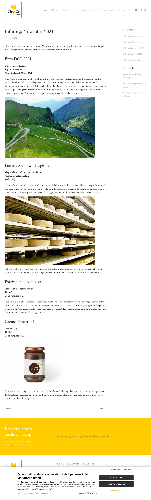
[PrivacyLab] (92, 493)
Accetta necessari (116, 484)
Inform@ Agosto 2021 (132, 53)
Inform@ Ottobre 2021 (133, 42)
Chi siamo (55, 10)
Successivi (102, 408)
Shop (75, 10)
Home (44, 10)
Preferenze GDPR (116, 490)
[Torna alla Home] (14, 10)
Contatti (122, 10)
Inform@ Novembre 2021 (134, 36)
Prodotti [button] (66, 10)
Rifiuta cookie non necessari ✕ (121, 470)
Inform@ (84, 10)
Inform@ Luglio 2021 (132, 59)
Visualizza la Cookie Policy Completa (33, 493)
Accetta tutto (116, 478)
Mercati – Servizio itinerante (103, 10)
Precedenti (8, 408)
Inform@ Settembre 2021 (133, 48)
